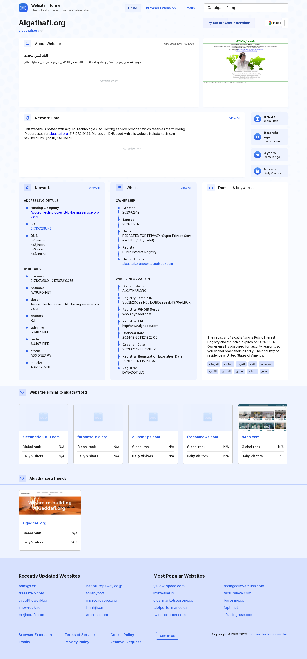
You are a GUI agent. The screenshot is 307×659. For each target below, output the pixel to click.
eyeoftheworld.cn (33, 600)
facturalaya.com (237, 593)
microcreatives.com (102, 600)
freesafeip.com (31, 593)
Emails (190, 8)
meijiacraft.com (31, 614)
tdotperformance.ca (170, 607)
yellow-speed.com (169, 586)
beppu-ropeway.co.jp (104, 586)
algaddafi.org (34, 523)
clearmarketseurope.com (175, 600)
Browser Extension (161, 8)
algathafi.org (29, 30)
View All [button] (234, 118)
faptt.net (231, 607)
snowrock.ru (29, 607)
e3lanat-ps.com (146, 437)
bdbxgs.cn (27, 586)
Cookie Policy (122, 634)
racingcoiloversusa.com (244, 586)
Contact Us (167, 635)
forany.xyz (95, 593)
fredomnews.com (202, 437)
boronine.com (235, 600)
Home (132, 8)
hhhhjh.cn (94, 607)
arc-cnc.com (97, 614)
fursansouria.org (92, 437)
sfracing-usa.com (238, 614)
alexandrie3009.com (41, 437)
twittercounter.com (170, 614)
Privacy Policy (77, 642)
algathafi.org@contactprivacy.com (147, 263)
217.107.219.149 (41, 228)
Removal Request (125, 642)
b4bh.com (250, 437)
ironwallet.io (164, 593)
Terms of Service (80, 634)
